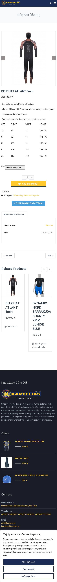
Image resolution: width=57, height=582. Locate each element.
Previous (9, 256)
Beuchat (49, 225)
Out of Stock (12, 327)
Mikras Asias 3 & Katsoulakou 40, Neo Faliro (19, 506)
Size (3, 166)
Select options (40, 344)
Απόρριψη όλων (28, 576)
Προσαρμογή (28, 569)
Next (49, 256)
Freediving (18, 195)
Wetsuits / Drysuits (31, 195)
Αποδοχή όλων (28, 562)
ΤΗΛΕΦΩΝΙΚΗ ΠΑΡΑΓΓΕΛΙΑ (29, 203)
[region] (28, 556)
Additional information (14, 214)
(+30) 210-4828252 (26, 514)
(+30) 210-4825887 (9, 514)
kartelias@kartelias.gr (10, 526)
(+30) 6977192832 (43, 514)
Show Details (39, 347)
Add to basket (30, 184)
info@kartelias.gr (8, 523)
